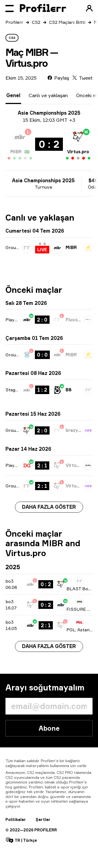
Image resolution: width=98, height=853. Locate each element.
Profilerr (14, 22)
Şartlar (43, 819)
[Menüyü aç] (10, 8)
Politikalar (15, 819)
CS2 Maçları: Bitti (67, 22)
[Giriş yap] (89, 8)
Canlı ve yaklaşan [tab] (48, 95)
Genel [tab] (13, 95)
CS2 (36, 22)
